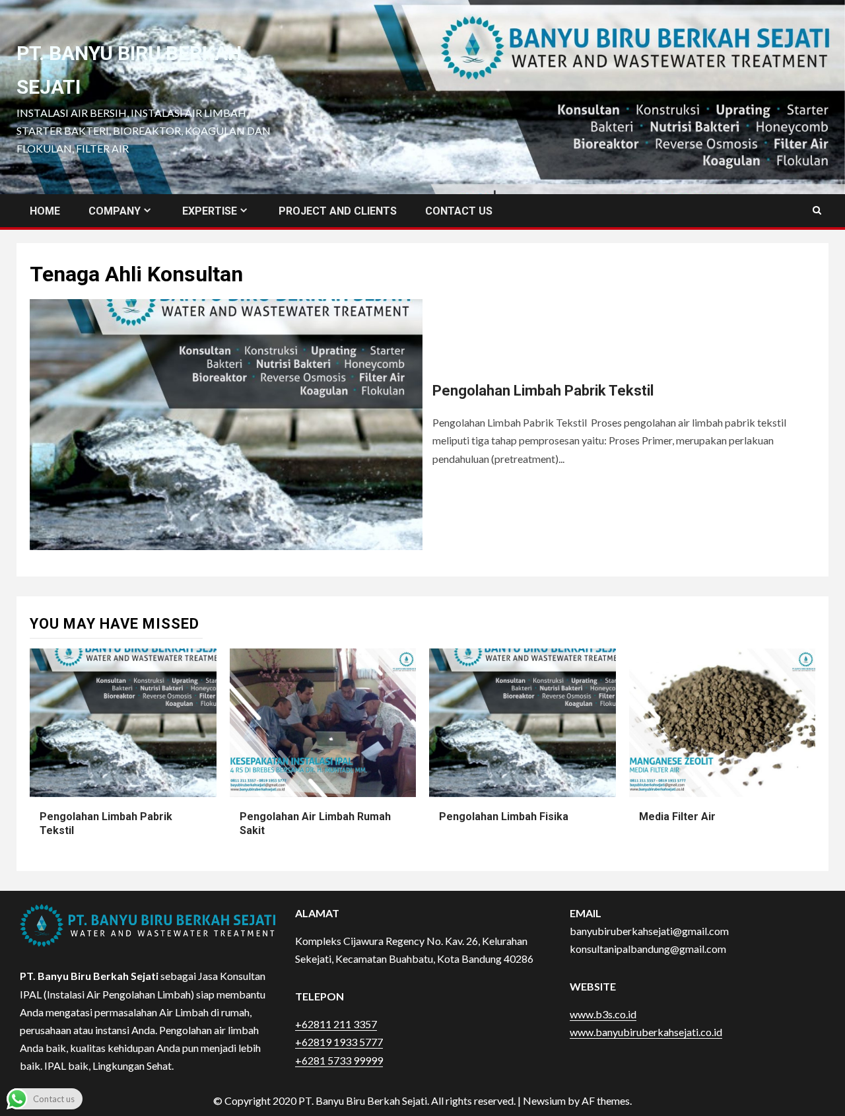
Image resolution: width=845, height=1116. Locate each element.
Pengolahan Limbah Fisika (503, 816)
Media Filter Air (677, 816)
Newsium (544, 1100)
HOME (45, 211)
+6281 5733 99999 (339, 1060)
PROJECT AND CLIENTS (338, 211)
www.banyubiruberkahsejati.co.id (646, 1032)
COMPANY (114, 211)
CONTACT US (458, 211)
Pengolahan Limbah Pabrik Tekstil (543, 390)
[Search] (817, 210)
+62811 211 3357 (336, 1024)
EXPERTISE (209, 211)
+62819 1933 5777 (339, 1041)
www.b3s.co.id (603, 1014)
